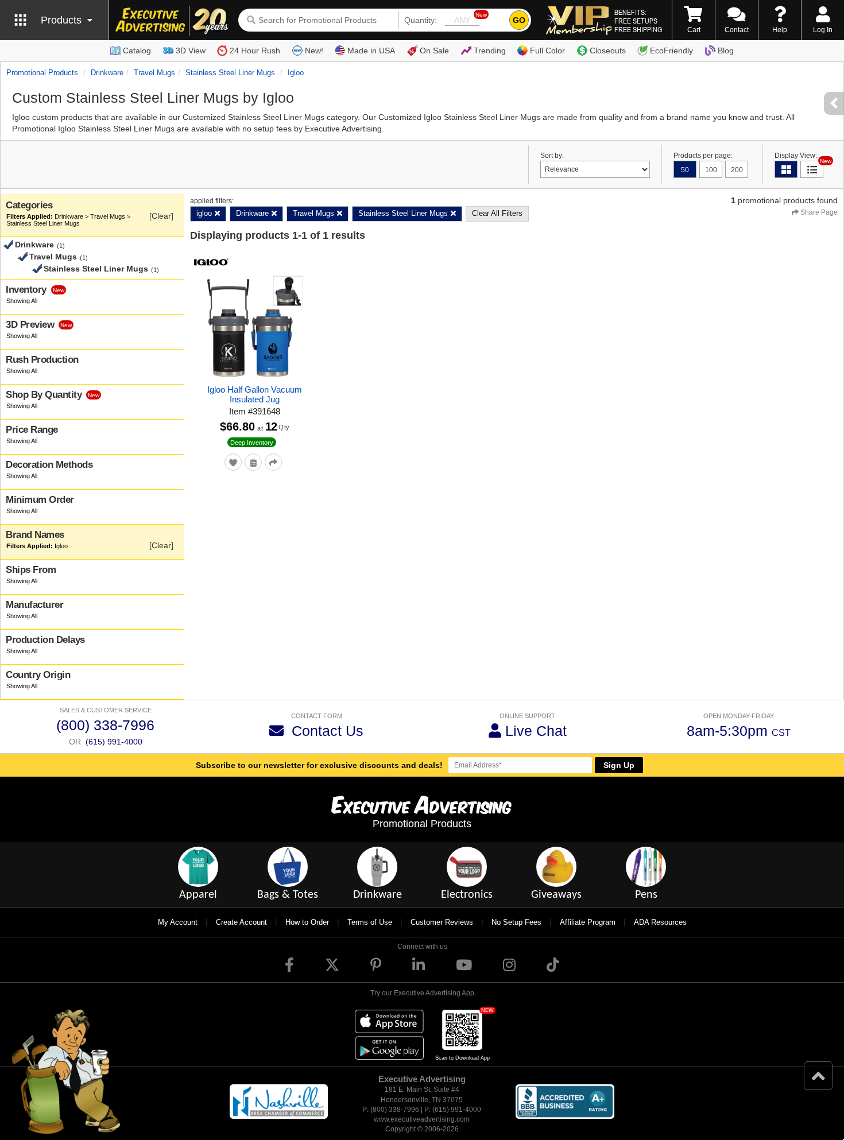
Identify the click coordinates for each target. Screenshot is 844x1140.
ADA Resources (660, 922)
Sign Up (618, 765)
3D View (191, 50)
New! (314, 50)
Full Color (547, 50)
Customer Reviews (442, 922)
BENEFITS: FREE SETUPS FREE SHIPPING (638, 20)
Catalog (137, 50)
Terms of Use (369, 922)
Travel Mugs (154, 72)
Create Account (241, 922)
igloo (296, 72)
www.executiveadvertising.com (422, 1119)
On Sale (434, 50)
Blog (726, 50)
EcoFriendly (671, 50)
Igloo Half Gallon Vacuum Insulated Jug (254, 394)
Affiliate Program (587, 922)
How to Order (307, 922)
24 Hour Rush (255, 50)
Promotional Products (42, 72)
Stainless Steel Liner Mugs (230, 72)
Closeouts (608, 50)
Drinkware (107, 72)
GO (519, 20)
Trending (490, 50)
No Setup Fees (516, 922)
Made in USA (371, 50)
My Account (178, 922)
